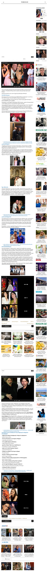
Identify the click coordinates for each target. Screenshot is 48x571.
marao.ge (6, 376)
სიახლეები (37, 47)
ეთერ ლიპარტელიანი (6, 321)
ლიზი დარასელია (15, 321)
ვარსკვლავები (38, 20)
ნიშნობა (32, 321)
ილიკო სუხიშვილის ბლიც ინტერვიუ (15, 518)
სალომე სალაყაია (30, 323)
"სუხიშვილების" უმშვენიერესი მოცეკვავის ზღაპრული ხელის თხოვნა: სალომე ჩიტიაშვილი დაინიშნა (26, 494)
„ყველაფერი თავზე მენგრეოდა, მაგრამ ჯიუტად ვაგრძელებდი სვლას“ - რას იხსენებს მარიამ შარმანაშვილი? (25, 297)
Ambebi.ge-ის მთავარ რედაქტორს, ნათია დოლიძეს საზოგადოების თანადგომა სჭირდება (41, 45)
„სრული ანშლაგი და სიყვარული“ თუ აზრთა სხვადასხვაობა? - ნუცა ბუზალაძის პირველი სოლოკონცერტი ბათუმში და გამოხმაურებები (26, 284)
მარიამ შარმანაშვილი (24, 321)
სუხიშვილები (24, 518)
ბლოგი (3, 370)
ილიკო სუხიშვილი (5, 518)
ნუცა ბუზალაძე (4, 323)
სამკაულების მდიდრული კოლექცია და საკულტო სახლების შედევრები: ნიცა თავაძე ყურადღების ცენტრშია (41, 18)
